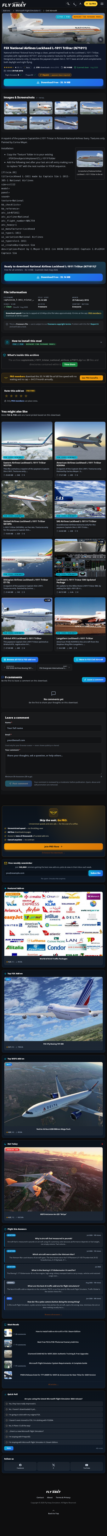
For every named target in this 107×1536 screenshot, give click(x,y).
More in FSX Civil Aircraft (91, 659)
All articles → (53, 1384)
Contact (40, 1497)
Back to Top (53, 1513)
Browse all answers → (53, 1314)
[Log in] (80, 3)
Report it (95, 324)
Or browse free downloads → (53, 853)
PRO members (94, 313)
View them (69, 364)
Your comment (12, 750)
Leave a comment (95, 679)
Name (8, 723)
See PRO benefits (90, 377)
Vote (9, 1448)
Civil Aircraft (51, 10)
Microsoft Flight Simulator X (28, 10)
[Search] (68, 3)
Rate (28, 67)
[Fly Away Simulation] (14, 4)
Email (8, 735)
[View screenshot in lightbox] (101, 40)
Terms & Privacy (63, 1497)
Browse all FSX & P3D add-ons (21, 659)
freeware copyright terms (59, 324)
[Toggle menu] (102, 3)
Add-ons (6, 10)
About (50, 1497)
